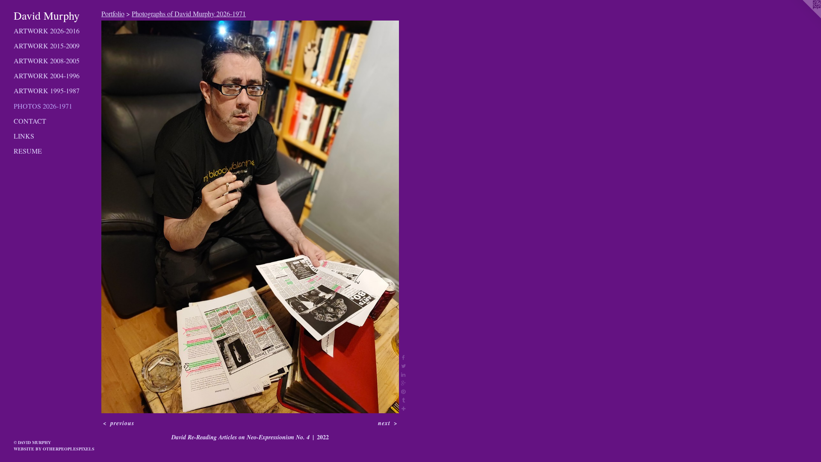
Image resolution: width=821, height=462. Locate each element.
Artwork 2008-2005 (47, 60)
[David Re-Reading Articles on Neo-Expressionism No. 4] (250, 217)
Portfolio (112, 13)
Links (24, 135)
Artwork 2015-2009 (47, 45)
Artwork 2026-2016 (47, 30)
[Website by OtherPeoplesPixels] (804, 17)
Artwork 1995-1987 (47, 90)
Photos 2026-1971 (43, 105)
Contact (30, 120)
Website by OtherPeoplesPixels (54, 449)
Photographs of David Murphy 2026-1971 (189, 13)
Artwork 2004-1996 (47, 75)
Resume (28, 150)
